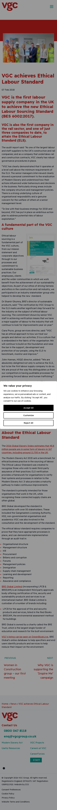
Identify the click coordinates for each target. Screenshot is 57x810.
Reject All (28, 423)
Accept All (28, 408)
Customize (28, 415)
